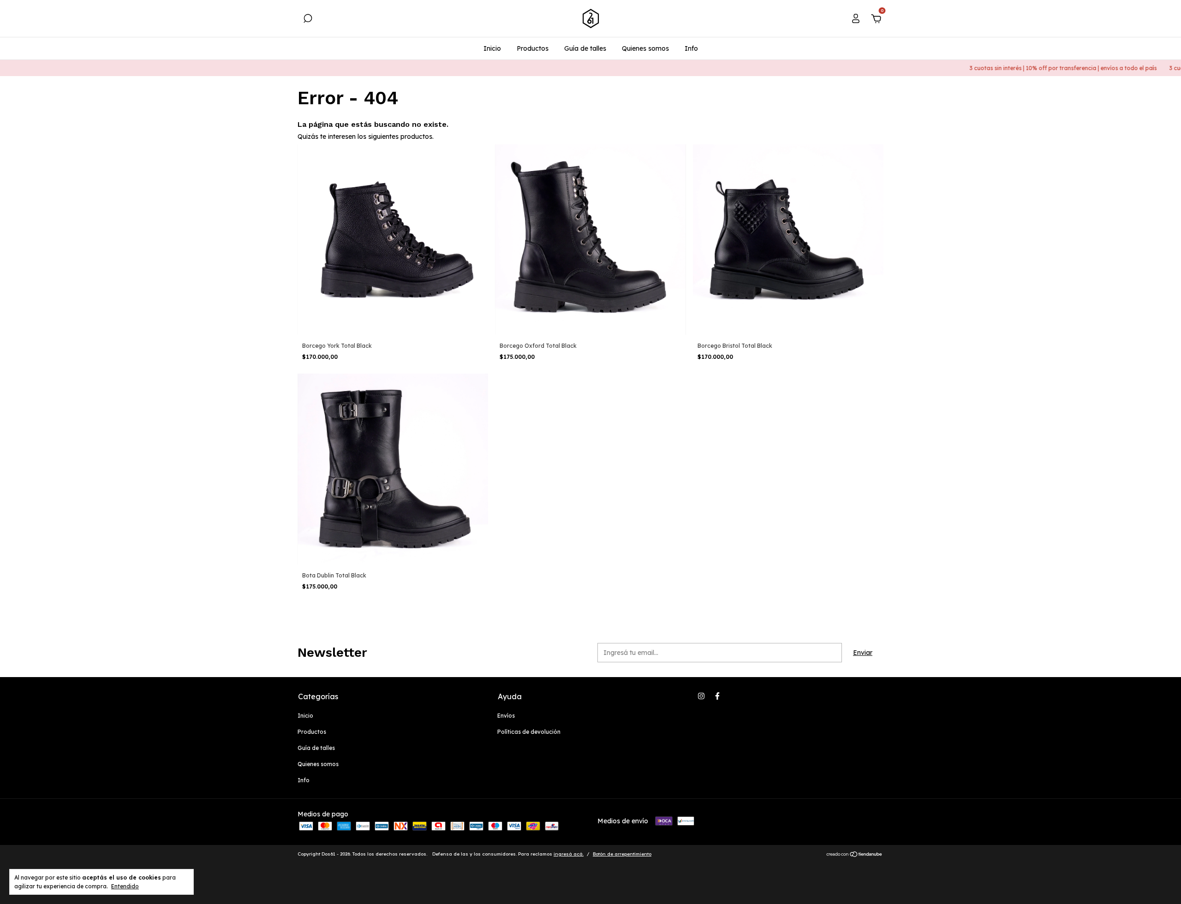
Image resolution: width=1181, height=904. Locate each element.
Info (691, 48)
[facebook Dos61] (717, 696)
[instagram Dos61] (701, 696)
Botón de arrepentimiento (622, 854)
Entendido (125, 886)
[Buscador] (308, 20)
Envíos (506, 715)
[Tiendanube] (854, 855)
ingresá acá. (569, 854)
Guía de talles (585, 48)
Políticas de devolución (529, 731)
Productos (533, 48)
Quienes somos (645, 48)
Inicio (492, 48)
